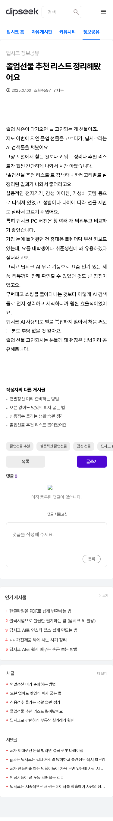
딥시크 (91, 138)
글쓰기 (92, 461)
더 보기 (103, 595)
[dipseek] (22, 12)
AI (8, 147)
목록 (25, 461)
